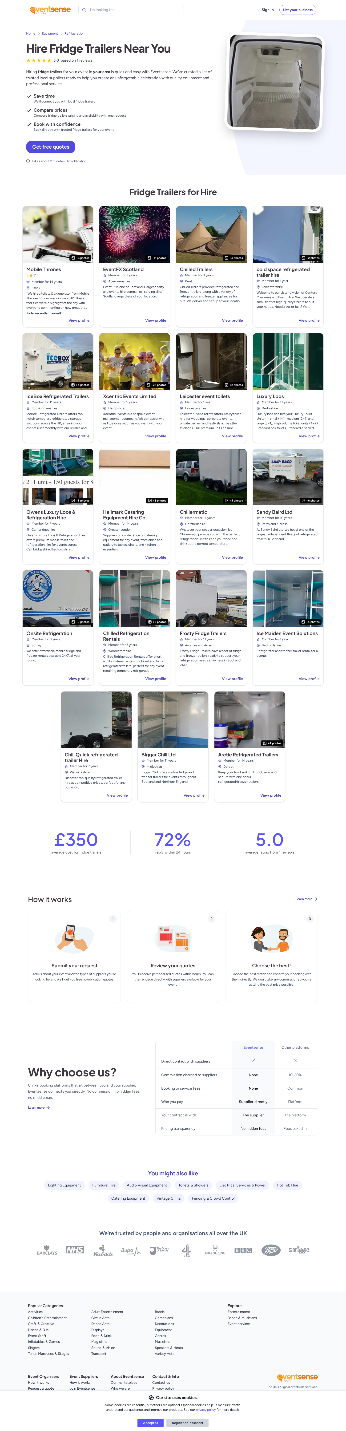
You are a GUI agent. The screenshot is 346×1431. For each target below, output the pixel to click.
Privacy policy (163, 1388)
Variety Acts (164, 1354)
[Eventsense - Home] (50, 10)
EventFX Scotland (123, 269)
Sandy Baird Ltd (274, 512)
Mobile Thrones (43, 269)
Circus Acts (100, 1318)
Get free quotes (50, 147)
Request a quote (41, 1388)
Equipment (50, 34)
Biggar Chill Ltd (158, 754)
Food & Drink (101, 1336)
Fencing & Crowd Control (213, 1198)
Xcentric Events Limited (129, 396)
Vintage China (169, 1198)
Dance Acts (100, 1324)
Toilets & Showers (193, 1185)
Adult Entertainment (107, 1312)
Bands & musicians (242, 1318)
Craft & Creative (41, 1324)
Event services (239, 1324)
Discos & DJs (38, 1330)
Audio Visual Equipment (147, 1185)
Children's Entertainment (47, 1318)
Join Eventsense (82, 1388)
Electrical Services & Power (243, 1185)
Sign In (268, 10)
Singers (34, 1348)
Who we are (120, 1388)
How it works (38, 1382)
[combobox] (111, 10)
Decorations (164, 1324)
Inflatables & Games (44, 1342)
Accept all (150, 1423)
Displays (97, 1330)
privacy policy (206, 1410)
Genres (160, 1336)
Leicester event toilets (205, 396)
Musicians (162, 1342)
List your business (298, 10)
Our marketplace (124, 1382)
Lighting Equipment (64, 1185)
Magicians (99, 1342)
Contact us (161, 1382)
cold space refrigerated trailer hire (283, 272)
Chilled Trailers (196, 269)
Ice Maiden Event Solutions (287, 633)
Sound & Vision (103, 1348)
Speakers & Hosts (169, 1348)
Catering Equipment (128, 1198)
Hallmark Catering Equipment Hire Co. (125, 514)
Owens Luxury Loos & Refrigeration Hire (51, 514)
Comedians (164, 1318)
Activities (35, 1312)
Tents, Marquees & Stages (48, 1354)
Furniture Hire (104, 1185)
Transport (98, 1354)
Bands (160, 1312)
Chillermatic (193, 512)
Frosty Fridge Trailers (203, 633)
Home (30, 34)
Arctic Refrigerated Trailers (248, 754)
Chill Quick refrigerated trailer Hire (91, 757)
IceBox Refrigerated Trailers (57, 396)
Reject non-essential (187, 1423)
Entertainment (239, 1312)
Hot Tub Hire (287, 1185)
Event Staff (37, 1336)
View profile (78, 320)
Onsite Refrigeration (49, 633)
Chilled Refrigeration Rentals (126, 636)
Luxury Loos (270, 396)
